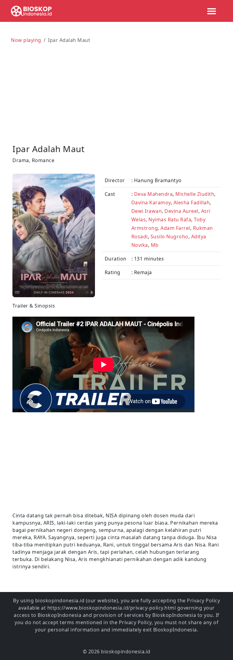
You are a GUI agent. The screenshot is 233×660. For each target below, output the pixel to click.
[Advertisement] (116, 91)
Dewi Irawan (146, 211)
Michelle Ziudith (194, 194)
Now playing (26, 40)
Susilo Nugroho (169, 236)
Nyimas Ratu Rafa (169, 219)
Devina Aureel (181, 211)
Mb (155, 245)
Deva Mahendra (153, 194)
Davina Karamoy (151, 202)
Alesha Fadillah (192, 202)
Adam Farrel (175, 228)
